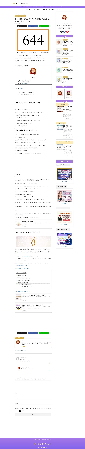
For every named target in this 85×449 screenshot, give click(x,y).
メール (16, 398)
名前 (16, 393)
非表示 (21, 88)
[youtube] (24, 346)
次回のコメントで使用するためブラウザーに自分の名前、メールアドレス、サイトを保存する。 (33, 408)
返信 (49, 370)
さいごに (20, 96)
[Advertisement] (33, 163)
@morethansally (25, 83)
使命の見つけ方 (61, 6)
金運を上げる (51, 6)
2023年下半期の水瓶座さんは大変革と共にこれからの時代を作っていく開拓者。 (67, 61)
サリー (19, 370)
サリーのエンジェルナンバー (21, 350)
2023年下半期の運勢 (24, 6)
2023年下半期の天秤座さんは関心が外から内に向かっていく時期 (67, 80)
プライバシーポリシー (37, 439)
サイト (16, 403)
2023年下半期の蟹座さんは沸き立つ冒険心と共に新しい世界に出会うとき (67, 52)
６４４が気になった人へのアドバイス (26, 94)
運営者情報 (44, 439)
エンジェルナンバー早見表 (33, 6)
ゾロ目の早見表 (42, 6)
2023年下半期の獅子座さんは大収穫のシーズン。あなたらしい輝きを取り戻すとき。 (67, 42)
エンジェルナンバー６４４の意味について (27, 92)
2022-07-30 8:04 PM (24, 367)
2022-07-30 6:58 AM (23, 357)
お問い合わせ (49, 439)
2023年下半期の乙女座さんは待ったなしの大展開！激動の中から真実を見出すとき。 (67, 70)
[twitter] (22, 346)
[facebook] (23, 346)
